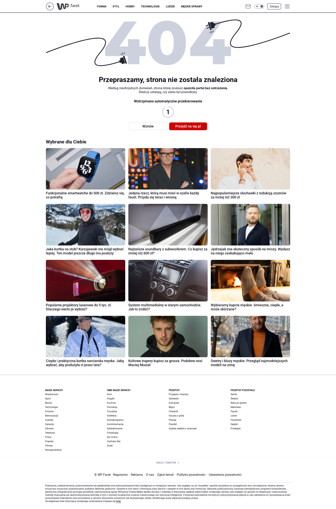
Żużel (110, 445)
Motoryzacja (51, 415)
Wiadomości (51, 394)
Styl (116, 6)
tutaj (118, 501)
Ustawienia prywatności (224, 475)
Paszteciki (236, 420)
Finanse (49, 411)
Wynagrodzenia (53, 450)
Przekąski (236, 428)
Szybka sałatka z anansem (183, 428)
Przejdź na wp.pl (188, 126)
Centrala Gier (114, 441)
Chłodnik (173, 411)
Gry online (112, 437)
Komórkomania (115, 424)
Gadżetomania (114, 428)
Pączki (234, 411)
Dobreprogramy (115, 420)
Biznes (48, 403)
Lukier (234, 415)
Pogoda (49, 441)
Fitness (49, 445)
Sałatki (234, 424)
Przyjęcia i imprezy (178, 394)
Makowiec (236, 407)
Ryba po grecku (239, 403)
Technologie (150, 6)
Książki (111, 398)
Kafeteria (111, 415)
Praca (48, 437)
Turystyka (112, 411)
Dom (109, 394)
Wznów (148, 126)
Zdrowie (49, 428)
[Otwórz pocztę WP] (248, 6)
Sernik (234, 394)
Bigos (172, 407)
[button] (259, 6)
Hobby (130, 6)
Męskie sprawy (191, 6)
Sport (48, 398)
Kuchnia (111, 403)
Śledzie (234, 398)
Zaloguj (274, 6)
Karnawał (174, 403)
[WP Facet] (77, 6)
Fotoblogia (112, 432)
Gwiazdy (49, 424)
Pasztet (173, 424)
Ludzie (170, 6)
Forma (101, 6)
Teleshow (50, 432)
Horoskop (112, 407)
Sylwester (174, 398)
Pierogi (172, 420)
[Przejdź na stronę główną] (50, 9)
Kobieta (49, 420)
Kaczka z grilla (176, 415)
